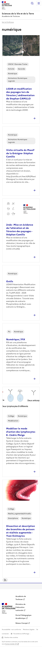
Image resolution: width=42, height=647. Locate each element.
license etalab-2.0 (11, 644)
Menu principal (38, 3)
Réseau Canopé (22, 623)
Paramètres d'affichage (21, 634)
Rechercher (32, 3)
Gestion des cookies (11, 637)
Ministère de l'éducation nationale (20, 607)
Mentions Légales (28, 629)
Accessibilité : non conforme (11, 629)
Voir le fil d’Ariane (8, 22)
